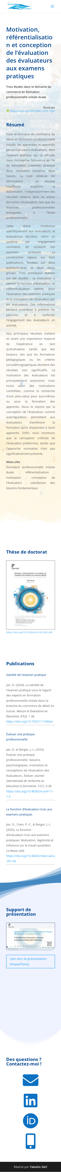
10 (32, 947)
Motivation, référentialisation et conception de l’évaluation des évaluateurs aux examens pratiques (29, 52)
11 (34, 947)
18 (54, 947)
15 (45, 947)
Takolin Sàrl (38, 1167)
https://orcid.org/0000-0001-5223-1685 (32, 110)
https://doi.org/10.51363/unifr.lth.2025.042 (29, 632)
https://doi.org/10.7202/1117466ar (29, 721)
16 (48, 947)
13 (40, 947)
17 (51, 947)
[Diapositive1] (30, 949)
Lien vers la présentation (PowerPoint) (28, 961)
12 (37, 947)
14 (43, 947)
